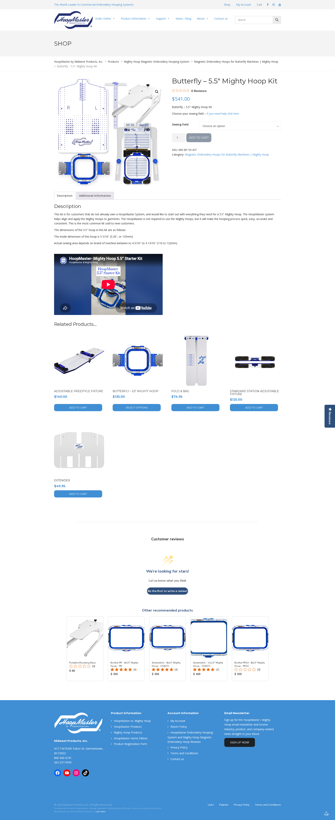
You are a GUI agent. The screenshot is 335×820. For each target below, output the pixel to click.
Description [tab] (65, 195)
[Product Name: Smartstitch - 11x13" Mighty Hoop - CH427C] (209, 648)
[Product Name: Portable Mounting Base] (85, 648)
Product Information (133, 18)
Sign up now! (239, 742)
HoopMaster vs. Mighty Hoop (132, 721)
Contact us (221, 18)
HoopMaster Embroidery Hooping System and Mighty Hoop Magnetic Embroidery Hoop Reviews (190, 737)
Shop (227, 4)
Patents (223, 804)
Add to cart (199, 137)
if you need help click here (223, 113)
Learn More (100, 811)
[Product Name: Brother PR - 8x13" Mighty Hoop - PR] (126, 648)
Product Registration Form (130, 744)
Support (161, 18)
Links (211, 804)
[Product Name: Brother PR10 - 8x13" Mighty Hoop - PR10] (250, 648)
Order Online (103, 18)
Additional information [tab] (95, 195)
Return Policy (178, 726)
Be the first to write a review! (167, 591)
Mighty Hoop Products (128, 732)
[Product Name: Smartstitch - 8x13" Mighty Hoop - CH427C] (167, 648)
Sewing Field (180, 124)
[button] (156, 91)
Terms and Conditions (184, 753)
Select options (137, 407)
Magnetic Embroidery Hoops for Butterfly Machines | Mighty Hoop (227, 154)
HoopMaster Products (128, 726)
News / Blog (183, 18)
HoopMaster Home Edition (131, 738)
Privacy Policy (178, 747)
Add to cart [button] (78, 407)
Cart (259, 4)
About (201, 18)
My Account (243, 4)
